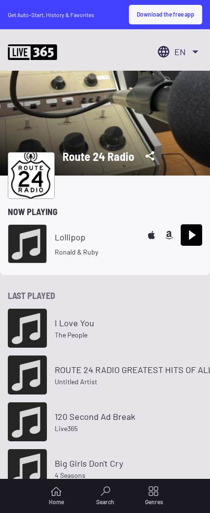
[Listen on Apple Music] (151, 235)
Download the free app (165, 14)
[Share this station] (150, 156)
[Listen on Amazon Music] (169, 235)
